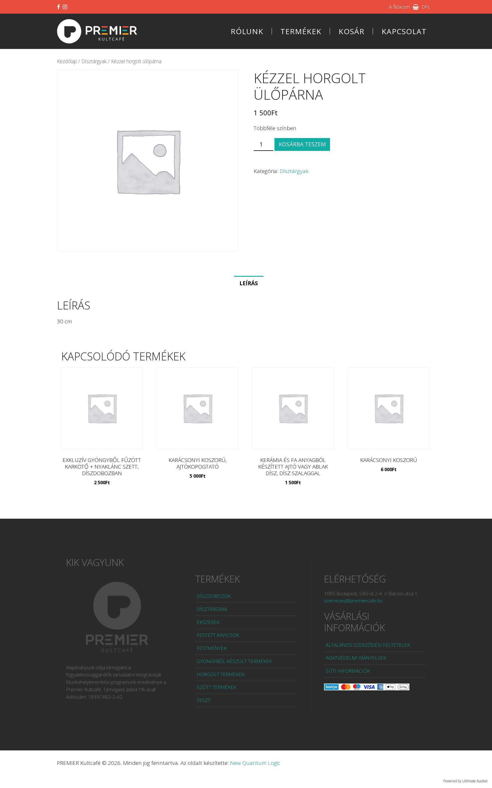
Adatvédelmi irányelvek (356, 657)
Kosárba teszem (302, 144)
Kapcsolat (404, 31)
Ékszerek (208, 622)
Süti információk (348, 671)
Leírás (248, 283)
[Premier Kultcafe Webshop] (97, 31)
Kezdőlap (67, 61)
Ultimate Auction (475, 781)
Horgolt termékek (220, 674)
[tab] (248, 283)
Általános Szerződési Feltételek (368, 645)
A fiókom (399, 7)
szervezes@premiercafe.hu (353, 600)
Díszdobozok (214, 596)
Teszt (203, 700)
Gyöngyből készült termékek (234, 661)
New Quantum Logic (255, 763)
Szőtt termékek (216, 687)
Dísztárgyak (93, 61)
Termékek (300, 31)
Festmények (212, 648)
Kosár (351, 31)
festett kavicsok (218, 635)
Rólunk (247, 31)
